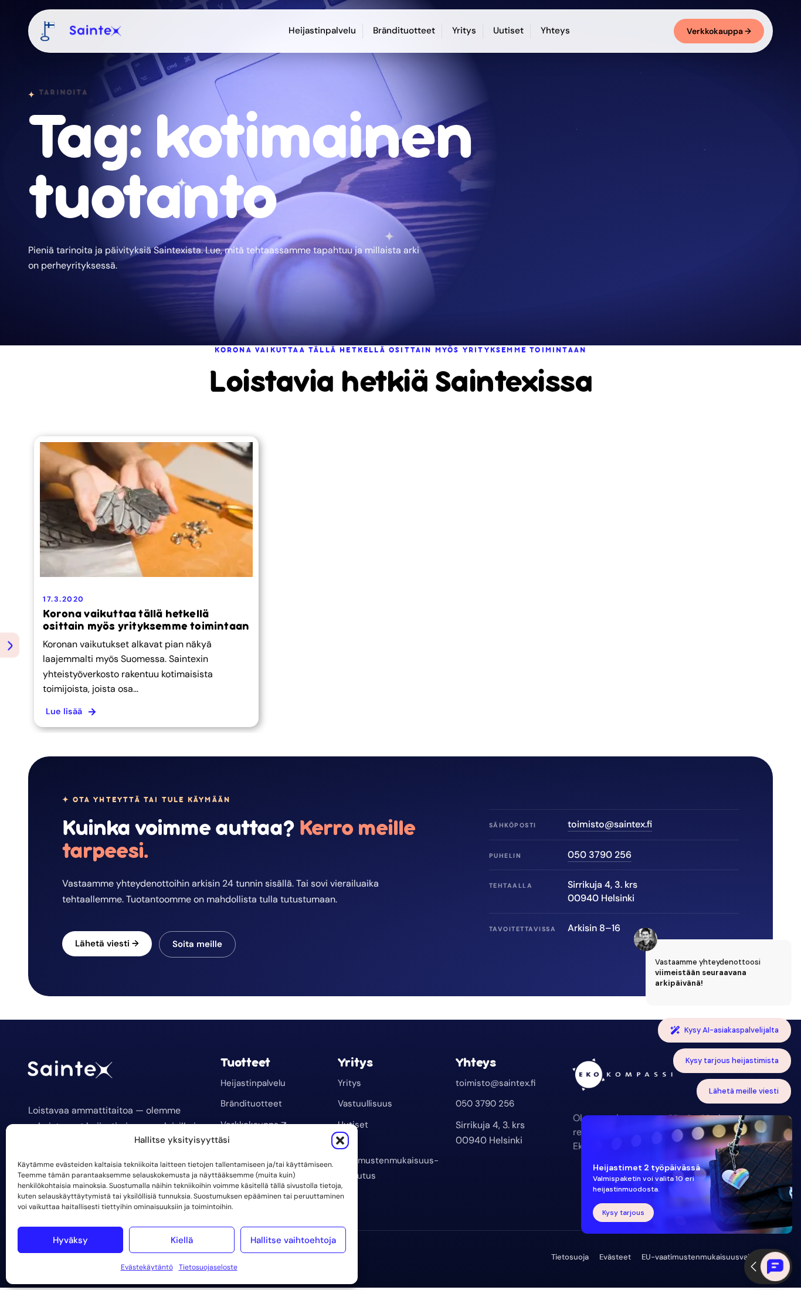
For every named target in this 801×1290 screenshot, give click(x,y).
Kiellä (182, 1240)
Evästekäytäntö (147, 1267)
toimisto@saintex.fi (610, 824)
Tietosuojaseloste (208, 1267)
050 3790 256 (600, 854)
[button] (340, 1140)
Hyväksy (70, 1240)
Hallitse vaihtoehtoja (293, 1240)
